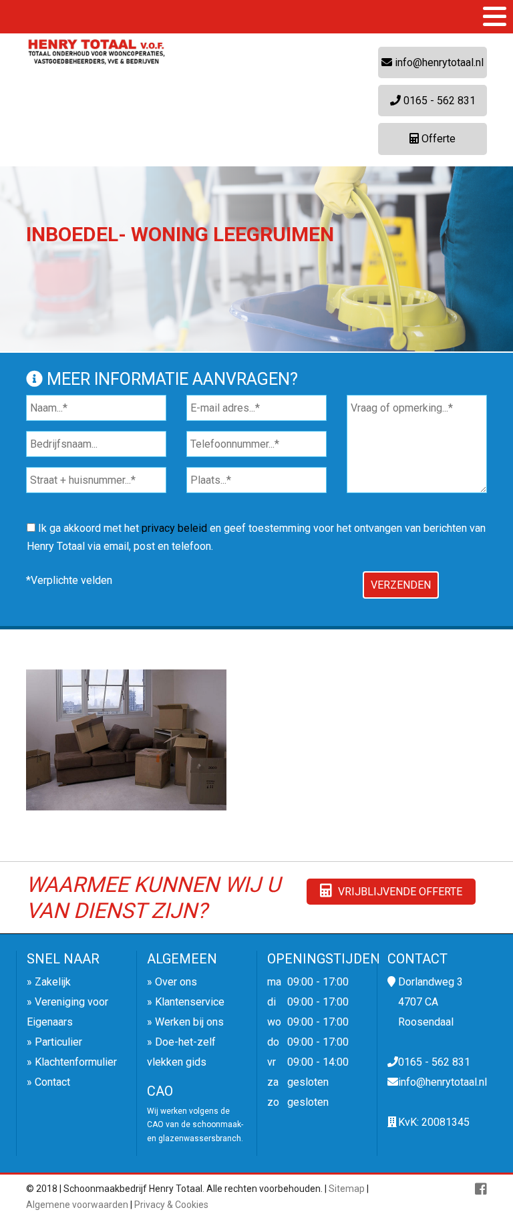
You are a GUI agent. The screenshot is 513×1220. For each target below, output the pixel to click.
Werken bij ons (189, 1022)
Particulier (58, 1042)
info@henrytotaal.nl (438, 62)
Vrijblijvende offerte (398, 891)
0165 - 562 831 (438, 100)
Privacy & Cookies (171, 1204)
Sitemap (347, 1188)
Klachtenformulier (76, 1062)
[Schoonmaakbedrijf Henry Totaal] (96, 53)
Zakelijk (53, 981)
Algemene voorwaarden (77, 1204)
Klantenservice (189, 1002)
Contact (52, 1082)
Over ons (176, 981)
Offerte (437, 138)
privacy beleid (174, 528)
